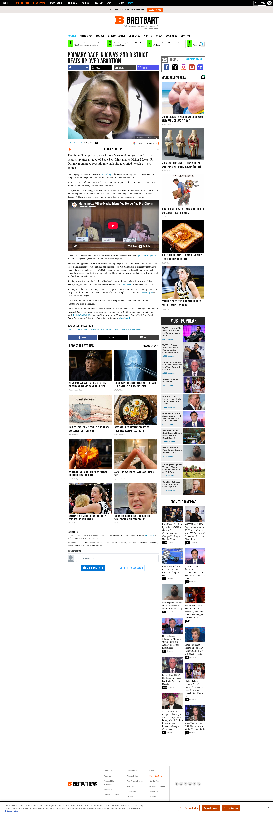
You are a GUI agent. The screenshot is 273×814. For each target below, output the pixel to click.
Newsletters (39, 3)
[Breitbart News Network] (165, 60)
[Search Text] (255, 3)
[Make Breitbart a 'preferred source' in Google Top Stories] (145, 143)
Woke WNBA (171, 36)
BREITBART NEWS (85, 784)
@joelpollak (124, 318)
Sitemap (152, 796)
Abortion (109, 329)
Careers (130, 796)
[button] (7, 3)
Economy (99, 3)
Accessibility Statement (109, 783)
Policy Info (108, 790)
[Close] (268, 807)
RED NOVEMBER (82, 314)
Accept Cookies (231, 807)
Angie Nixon (134, 36)
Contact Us (131, 791)
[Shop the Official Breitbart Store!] (194, 60)
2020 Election (74, 329)
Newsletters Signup (157, 786)
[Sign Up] (155, 10)
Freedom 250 (86, 36)
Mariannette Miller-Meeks (130, 329)
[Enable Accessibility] (269, 3)
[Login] (262, 3)
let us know (149, 535)
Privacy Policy (132, 776)
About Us (107, 776)
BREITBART (142, 20)
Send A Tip (153, 791)
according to (107, 174)
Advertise (131, 786)
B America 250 (55, 3)
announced (126, 284)
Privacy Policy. (11, 811)
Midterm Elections (153, 36)
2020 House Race (96, 329)
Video (121, 3)
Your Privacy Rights (189, 807)
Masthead (108, 771)
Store (151, 771)
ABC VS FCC (185, 36)
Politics (84, 329)
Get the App (154, 781)
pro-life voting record (147, 255)
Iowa (115, 329)
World (110, 3)
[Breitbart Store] (130, 3)
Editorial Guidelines (111, 795)
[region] (136, 807)
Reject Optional (211, 807)
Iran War (100, 36)
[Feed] (199, 784)
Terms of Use (132, 771)
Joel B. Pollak (76, 143)
